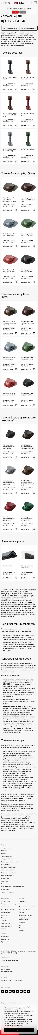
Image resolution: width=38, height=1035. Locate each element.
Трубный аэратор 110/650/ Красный (27, 114)
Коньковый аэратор (12, 541)
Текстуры (4, 920)
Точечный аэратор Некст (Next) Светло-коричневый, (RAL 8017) (10, 323)
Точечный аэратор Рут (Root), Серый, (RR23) (9, 234)
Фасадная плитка (6, 859)
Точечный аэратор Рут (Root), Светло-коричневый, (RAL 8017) (9, 199)
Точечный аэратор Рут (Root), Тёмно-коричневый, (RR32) (28, 199)
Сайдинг (3, 850)
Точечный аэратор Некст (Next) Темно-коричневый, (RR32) (27, 323)
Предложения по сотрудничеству (24, 918)
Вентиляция (5, 878)
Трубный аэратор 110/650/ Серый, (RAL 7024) (10, 150)
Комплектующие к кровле (9, 872)
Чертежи (4, 917)
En (31, 3)
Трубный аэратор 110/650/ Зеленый (27, 150)
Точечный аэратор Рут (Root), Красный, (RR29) (9, 270)
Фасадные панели (6, 856)
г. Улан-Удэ (14, 960)
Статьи (3, 929)
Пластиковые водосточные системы (12, 883)
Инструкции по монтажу (8, 904)
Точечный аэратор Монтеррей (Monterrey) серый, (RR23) (9, 482)
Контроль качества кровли (27, 907)
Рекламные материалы (8, 909)
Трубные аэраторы (11, 28)
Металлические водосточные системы (13, 886)
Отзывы (21, 928)
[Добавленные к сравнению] (6, 3)
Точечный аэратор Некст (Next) (15, 295)
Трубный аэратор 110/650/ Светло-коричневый (27, 78)
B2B (20, 925)
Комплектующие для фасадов (10, 861)
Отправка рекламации (25, 915)
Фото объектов (5, 923)
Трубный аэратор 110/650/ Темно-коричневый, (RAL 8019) (10, 115)
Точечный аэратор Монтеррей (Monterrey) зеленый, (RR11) (27, 518)
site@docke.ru (19, 980)
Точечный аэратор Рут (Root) (18, 173)
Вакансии (22, 922)
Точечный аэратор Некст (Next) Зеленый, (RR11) (27, 358)
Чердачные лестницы (7, 892)
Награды (21, 912)
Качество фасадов (24, 909)
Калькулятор (5, 939)
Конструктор (5, 936)
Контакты (22, 904)
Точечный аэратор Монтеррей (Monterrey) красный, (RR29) (9, 518)
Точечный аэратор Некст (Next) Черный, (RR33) (27, 394)
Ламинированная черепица (9, 870)
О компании (22, 901)
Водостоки (4, 881)
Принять (19, 1030)
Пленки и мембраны (7, 875)
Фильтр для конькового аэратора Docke (27, 566)
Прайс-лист (4, 942)
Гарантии (4, 915)
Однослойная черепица (8, 867)
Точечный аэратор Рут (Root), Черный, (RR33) (27, 270)
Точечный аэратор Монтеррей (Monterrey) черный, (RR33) (9, 446)
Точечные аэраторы (30, 28)
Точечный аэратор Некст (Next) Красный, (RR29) (9, 394)
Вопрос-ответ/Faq (6, 926)
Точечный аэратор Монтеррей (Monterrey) (18, 419)
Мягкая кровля (5, 864)
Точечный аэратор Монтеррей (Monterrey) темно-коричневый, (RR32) (28, 446)
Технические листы (7, 907)
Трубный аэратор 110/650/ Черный (10, 78)
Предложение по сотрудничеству (10, 1003)
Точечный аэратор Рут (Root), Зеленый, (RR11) (27, 234)
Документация (5, 901)
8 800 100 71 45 (6, 980)
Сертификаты (5, 912)
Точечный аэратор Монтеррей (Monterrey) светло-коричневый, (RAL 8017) (27, 483)
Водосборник (5, 889)
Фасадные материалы (8, 848)
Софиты (3, 853)
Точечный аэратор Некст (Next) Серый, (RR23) (9, 358)
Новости (21, 930)
